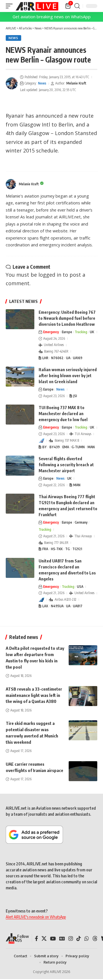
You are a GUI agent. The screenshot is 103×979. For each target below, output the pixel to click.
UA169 (77, 358)
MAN (91, 447)
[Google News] (62, 938)
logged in (49, 274)
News (13, 38)
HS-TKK (57, 549)
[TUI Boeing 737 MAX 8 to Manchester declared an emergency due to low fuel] (20, 415)
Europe (67, 332)
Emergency (51, 332)
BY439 (54, 447)
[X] (44, 938)
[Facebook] (36, 938)
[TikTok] (78, 938)
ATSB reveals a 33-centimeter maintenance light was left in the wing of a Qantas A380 (34, 695)
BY (44, 447)
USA (80, 586)
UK (92, 332)
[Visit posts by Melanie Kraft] (12, 83)
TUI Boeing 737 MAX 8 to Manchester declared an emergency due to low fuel (63, 413)
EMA (65, 447)
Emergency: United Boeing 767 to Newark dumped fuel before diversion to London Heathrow (67, 318)
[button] (10, 6)
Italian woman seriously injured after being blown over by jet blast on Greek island (68, 375)
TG (67, 549)
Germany (81, 522)
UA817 (77, 606)
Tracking (81, 332)
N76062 (57, 358)
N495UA (57, 606)
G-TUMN (78, 447)
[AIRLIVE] (36, 6)
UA (68, 358)
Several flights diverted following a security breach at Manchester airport (66, 464)
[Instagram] (70, 938)
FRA (45, 549)
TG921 (77, 549)
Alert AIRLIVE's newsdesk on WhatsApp (36, 916)
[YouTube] (53, 938)
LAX (45, 606)
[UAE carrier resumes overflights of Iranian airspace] (83, 771)
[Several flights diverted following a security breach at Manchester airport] (20, 466)
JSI (75, 396)
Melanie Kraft (76, 83)
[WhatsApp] (86, 938)
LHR (45, 358)
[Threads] (95, 938)
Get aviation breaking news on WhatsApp (52, 16)
